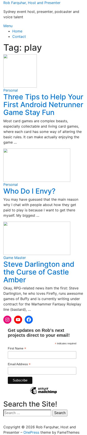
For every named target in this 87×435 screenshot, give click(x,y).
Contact (19, 36)
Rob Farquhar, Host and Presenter (31, 2)
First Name (17, 348)
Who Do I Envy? (29, 191)
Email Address (19, 364)
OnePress (31, 432)
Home (17, 31)
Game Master (14, 257)
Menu (7, 26)
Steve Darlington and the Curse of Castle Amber (38, 272)
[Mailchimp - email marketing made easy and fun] (43, 394)
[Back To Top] (4, 421)
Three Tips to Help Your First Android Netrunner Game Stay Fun (43, 104)
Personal (10, 90)
